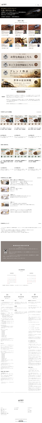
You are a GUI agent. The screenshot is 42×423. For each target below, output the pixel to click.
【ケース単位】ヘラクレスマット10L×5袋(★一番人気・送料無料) (6, 129)
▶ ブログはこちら (21, 91)
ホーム (2, 407)
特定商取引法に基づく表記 (4, 413)
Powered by (16, 421)
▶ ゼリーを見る (17, 48)
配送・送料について (3, 409)
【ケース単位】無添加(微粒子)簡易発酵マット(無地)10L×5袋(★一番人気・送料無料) (7, 161)
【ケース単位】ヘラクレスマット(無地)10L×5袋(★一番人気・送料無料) (34, 129)
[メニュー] (41, 5)
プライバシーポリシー (4, 414)
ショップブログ (16, 407)
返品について (3, 410)
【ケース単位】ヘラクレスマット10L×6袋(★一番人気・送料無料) (20, 129)
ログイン (29, 409)
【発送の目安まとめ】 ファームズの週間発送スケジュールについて (19, 103)
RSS (15, 409)
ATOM (17, 409)
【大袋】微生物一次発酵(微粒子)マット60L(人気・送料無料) (20, 161)
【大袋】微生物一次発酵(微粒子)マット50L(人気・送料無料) (34, 161)
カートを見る (30, 410)
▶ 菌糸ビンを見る (31, 48)
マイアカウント (30, 407)
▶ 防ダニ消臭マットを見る (5, 48)
